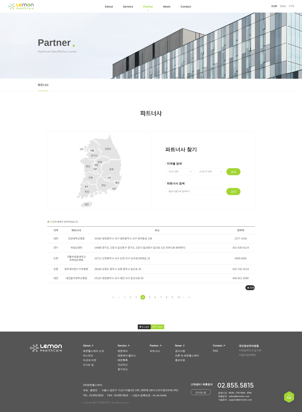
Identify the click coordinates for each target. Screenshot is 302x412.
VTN (291, 6)
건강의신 (123, 364)
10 (178, 297)
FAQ (215, 350)
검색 (233, 171)
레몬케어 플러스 (127, 355)
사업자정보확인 (247, 355)
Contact (218, 345)
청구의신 (123, 369)
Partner (154, 345)
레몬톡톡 (123, 360)
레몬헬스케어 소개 (93, 351)
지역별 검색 (174, 163)
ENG (283, 6)
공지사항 (180, 351)
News (178, 345)
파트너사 (43, 85)
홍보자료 (180, 360)
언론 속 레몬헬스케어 (187, 355)
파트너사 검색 (176, 183)
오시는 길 (88, 364)
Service (122, 345)
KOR (274, 6)
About (87, 345)
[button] (144, 326)
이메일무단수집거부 (250, 350)
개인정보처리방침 (249, 345)
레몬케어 (123, 351)
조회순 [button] (252, 287)
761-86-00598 (159, 395)
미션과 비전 (89, 360)
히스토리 (88, 355)
